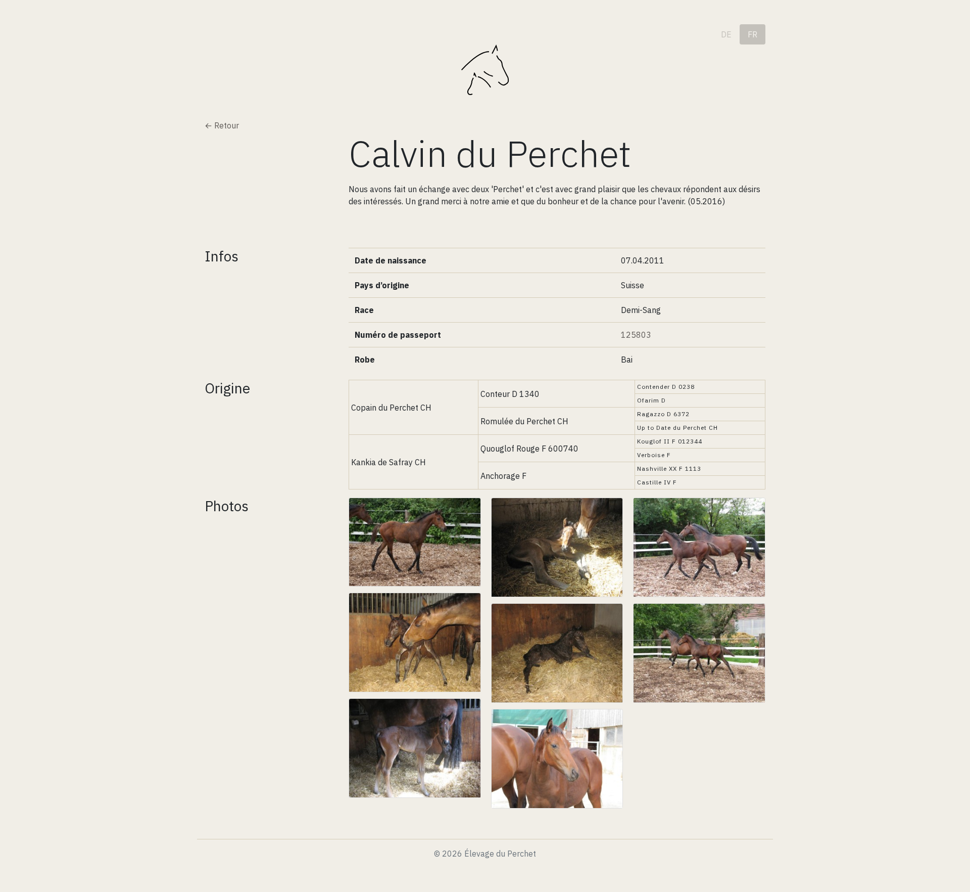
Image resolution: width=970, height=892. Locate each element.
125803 (636, 335)
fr (752, 34)
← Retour (222, 125)
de (726, 34)
